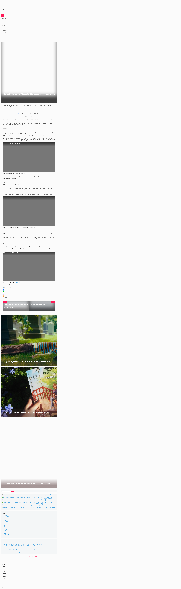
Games (5, 520)
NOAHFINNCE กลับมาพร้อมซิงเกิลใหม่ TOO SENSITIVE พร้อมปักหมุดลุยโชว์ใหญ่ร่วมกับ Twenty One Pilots (46, 495)
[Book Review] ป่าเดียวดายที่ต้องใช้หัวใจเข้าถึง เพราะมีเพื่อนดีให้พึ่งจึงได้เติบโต (42, 507)
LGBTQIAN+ (5, 30)
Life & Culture (6, 34)
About (32, 556)
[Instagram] (3, 295)
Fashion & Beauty (7, 519)
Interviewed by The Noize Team (14, 297)
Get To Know (5, 23)
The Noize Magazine (5, 9)
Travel (5, 533)
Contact (36, 556)
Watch (4, 18)
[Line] (3, 292)
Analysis (5, 515)
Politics (5, 529)
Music (4, 20)
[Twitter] (3, 290)
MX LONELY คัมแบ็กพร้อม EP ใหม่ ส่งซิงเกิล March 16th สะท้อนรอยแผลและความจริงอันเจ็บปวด (45, 500)
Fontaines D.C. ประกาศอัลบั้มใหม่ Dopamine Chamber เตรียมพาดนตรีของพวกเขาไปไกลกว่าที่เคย (45, 503)
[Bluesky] (3, 293)
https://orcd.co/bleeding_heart (22, 282)
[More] (4, 296)
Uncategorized (6, 534)
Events (4, 37)
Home (23, 556)
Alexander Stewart (6, 297)
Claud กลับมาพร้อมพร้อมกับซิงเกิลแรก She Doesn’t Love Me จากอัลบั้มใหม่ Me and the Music (19, 550)
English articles (6, 516)
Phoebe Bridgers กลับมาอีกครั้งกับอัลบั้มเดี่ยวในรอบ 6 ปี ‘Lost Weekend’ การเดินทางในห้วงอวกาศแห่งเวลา (21, 549)
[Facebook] (3, 289)
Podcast (5, 32)
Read (4, 25)
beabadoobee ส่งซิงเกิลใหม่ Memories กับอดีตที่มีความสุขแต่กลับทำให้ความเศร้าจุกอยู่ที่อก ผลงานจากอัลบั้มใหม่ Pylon (49, 499)
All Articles (28, 556)
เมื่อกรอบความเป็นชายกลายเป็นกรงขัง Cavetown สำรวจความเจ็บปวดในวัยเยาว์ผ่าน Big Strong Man (46, 505)
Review (5, 531)
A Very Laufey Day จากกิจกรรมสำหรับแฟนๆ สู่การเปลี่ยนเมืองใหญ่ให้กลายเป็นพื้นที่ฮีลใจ (18, 551)
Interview (5, 27)
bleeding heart (43, 106)
